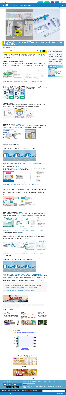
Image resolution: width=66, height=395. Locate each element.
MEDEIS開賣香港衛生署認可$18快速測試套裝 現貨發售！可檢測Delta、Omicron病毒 (20, 290)
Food (15, 2)
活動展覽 (25, 381)
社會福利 (33, 383)
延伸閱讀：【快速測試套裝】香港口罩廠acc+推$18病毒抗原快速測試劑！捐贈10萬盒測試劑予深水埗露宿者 (23, 253)
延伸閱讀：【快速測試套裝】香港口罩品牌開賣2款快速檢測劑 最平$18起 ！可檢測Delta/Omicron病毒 (22, 81)
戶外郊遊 (29, 383)
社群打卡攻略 (47, 2)
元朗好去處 (46, 381)
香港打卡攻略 (56, 8)
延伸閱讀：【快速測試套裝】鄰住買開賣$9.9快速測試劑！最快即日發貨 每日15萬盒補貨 (19, 120)
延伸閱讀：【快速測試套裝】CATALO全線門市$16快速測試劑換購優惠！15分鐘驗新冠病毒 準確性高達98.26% (24, 209)
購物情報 (8, 47)
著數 (5, 304)
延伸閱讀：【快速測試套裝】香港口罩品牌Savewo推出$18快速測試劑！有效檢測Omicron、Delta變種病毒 (23, 230)
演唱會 (4, 8)
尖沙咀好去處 (34, 381)
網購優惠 (29, 304)
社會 (60, 381)
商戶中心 (52, 2)
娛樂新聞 (25, 5)
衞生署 (5, 306)
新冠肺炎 (12, 304)
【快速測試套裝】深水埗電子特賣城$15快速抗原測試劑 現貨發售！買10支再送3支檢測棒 (20, 287)
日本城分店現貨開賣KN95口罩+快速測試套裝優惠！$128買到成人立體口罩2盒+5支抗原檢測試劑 (22, 288)
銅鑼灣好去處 (40, 381)
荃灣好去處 (51, 381)
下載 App (57, 2)
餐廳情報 (25, 383)
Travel (12, 2)
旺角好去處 (56, 381)
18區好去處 (50, 8)
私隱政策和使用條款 (29, 390)
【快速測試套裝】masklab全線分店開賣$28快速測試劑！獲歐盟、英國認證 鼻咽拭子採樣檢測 (21, 284)
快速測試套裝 (18, 304)
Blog (23, 2)
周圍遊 (45, 8)
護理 (14, 306)
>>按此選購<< (21, 61)
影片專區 (40, 8)
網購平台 (41, 304)
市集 (28, 381)
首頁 (4, 47)
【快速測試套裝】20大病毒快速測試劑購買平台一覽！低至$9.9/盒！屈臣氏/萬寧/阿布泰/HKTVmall (22, 285)
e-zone (27, 2)
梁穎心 (6, 50)
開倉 (30, 381)
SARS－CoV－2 (35, 304)
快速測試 (24, 304)
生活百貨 (13, 47)
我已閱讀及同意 (53, 390)
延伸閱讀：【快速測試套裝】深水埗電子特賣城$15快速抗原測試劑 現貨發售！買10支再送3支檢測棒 (22, 274)
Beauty (19, 2)
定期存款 (29, 5)
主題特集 (62, 8)
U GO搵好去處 (41, 2)
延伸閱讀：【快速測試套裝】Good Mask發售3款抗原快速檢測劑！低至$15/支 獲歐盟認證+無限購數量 (22, 163)
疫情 (8, 304)
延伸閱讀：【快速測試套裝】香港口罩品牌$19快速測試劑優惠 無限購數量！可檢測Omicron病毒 (21, 142)
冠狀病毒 (9, 306)
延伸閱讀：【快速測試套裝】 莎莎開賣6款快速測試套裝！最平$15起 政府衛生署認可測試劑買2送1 (21, 184)
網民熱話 (25, 386)
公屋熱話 (21, 5)
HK (8, 2)
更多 (45, 309)
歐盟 (17, 306)
